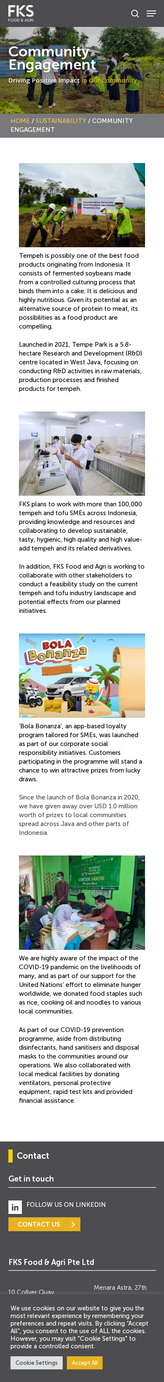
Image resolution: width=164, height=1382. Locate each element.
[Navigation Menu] (151, 13)
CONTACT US (39, 1224)
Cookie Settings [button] (37, 1363)
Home (20, 121)
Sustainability (61, 121)
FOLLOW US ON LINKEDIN (66, 1204)
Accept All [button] (85, 1363)
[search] (135, 13)
